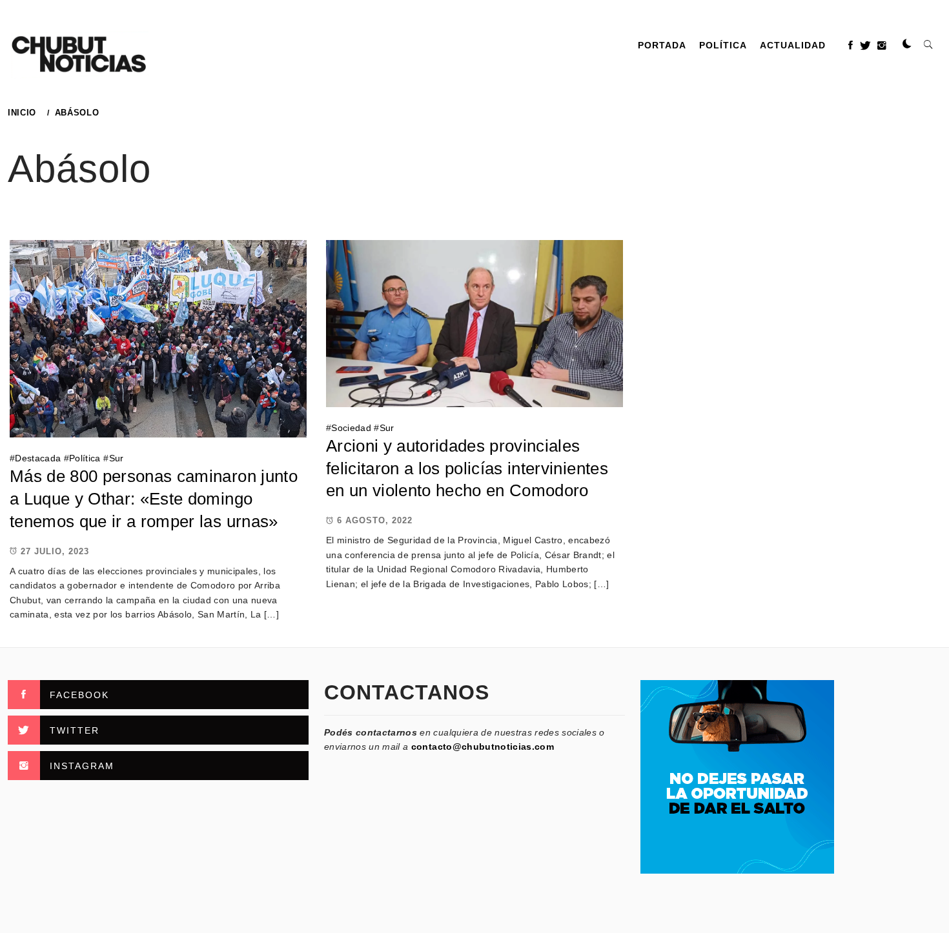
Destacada (38, 458)
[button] (907, 44)
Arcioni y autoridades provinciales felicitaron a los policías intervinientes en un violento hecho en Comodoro (467, 468)
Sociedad (351, 428)
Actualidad (793, 45)
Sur (116, 458)
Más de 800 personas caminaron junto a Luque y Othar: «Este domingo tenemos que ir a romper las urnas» (154, 498)
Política (723, 45)
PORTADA (662, 45)
